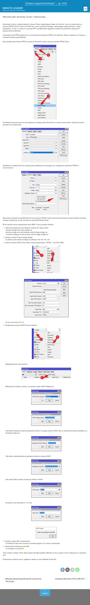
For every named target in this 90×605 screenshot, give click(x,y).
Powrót (45, 593)
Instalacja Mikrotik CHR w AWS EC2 (71, 578)
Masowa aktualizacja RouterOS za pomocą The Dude (22, 580)
